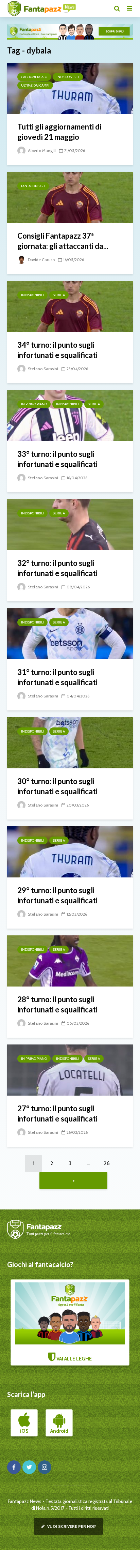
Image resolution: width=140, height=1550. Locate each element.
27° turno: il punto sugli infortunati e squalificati (57, 1113)
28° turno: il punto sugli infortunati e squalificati (57, 1004)
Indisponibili (67, 77)
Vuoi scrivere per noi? (71, 1526)
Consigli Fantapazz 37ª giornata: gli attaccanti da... (62, 241)
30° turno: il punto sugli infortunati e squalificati (57, 786)
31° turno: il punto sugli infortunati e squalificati (57, 677)
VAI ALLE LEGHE (73, 1359)
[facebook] (14, 1467)
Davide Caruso (41, 259)
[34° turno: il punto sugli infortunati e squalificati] (70, 306)
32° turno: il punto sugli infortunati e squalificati (57, 568)
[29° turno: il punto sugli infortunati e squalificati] (70, 851)
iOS (24, 1431)
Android (59, 1431)
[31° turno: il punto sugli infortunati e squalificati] (70, 633)
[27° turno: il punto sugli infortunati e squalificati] (70, 1069)
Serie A (59, 295)
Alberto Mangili (41, 150)
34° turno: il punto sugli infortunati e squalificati (57, 350)
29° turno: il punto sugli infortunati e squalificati (57, 895)
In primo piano (34, 404)
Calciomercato (34, 77)
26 (107, 1163)
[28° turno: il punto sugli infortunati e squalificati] (70, 960)
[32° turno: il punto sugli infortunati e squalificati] (70, 524)
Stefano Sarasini (42, 368)
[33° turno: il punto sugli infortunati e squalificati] (70, 415)
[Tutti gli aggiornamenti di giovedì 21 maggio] (70, 88)
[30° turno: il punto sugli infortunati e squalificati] (70, 742)
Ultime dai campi (35, 85)
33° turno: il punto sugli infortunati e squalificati (57, 459)
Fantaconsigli (33, 186)
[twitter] (29, 1467)
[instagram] (44, 1467)
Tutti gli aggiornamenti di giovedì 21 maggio (59, 131)
